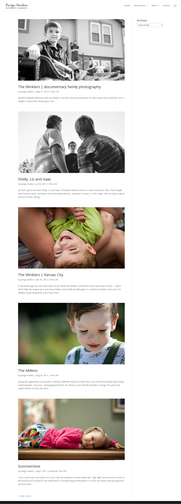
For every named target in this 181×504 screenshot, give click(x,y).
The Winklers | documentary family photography (59, 86)
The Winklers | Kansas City (40, 274)
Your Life (55, 91)
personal (53, 471)
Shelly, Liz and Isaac (34, 179)
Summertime (29, 466)
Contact (167, 6)
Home (127, 6)
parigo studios (27, 91)
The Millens (27, 370)
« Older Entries (24, 496)
